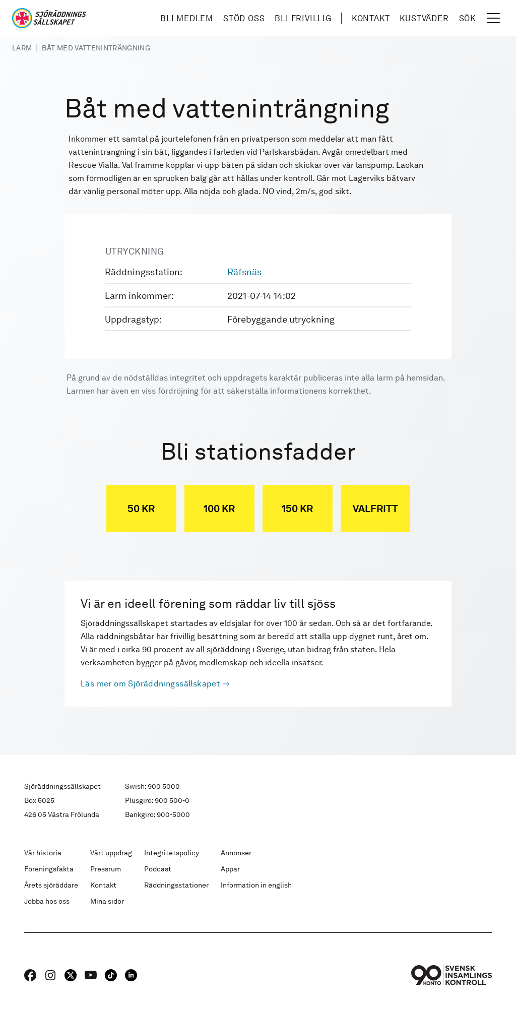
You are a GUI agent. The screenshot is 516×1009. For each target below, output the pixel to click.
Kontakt (371, 18)
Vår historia (42, 853)
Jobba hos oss (47, 901)
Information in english (256, 885)
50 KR (141, 508)
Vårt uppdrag (111, 853)
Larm (22, 48)
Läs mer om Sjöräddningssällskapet (150, 683)
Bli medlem (186, 18)
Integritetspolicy (171, 853)
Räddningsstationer (176, 885)
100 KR (219, 508)
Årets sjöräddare (51, 885)
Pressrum (105, 869)
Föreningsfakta (49, 869)
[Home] (49, 18)
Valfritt (375, 508)
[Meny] (493, 18)
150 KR (297, 508)
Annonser (236, 853)
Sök (467, 18)
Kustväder (424, 18)
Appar (230, 869)
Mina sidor (107, 901)
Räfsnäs (244, 272)
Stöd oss (244, 18)
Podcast (157, 869)
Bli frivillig (303, 18)
